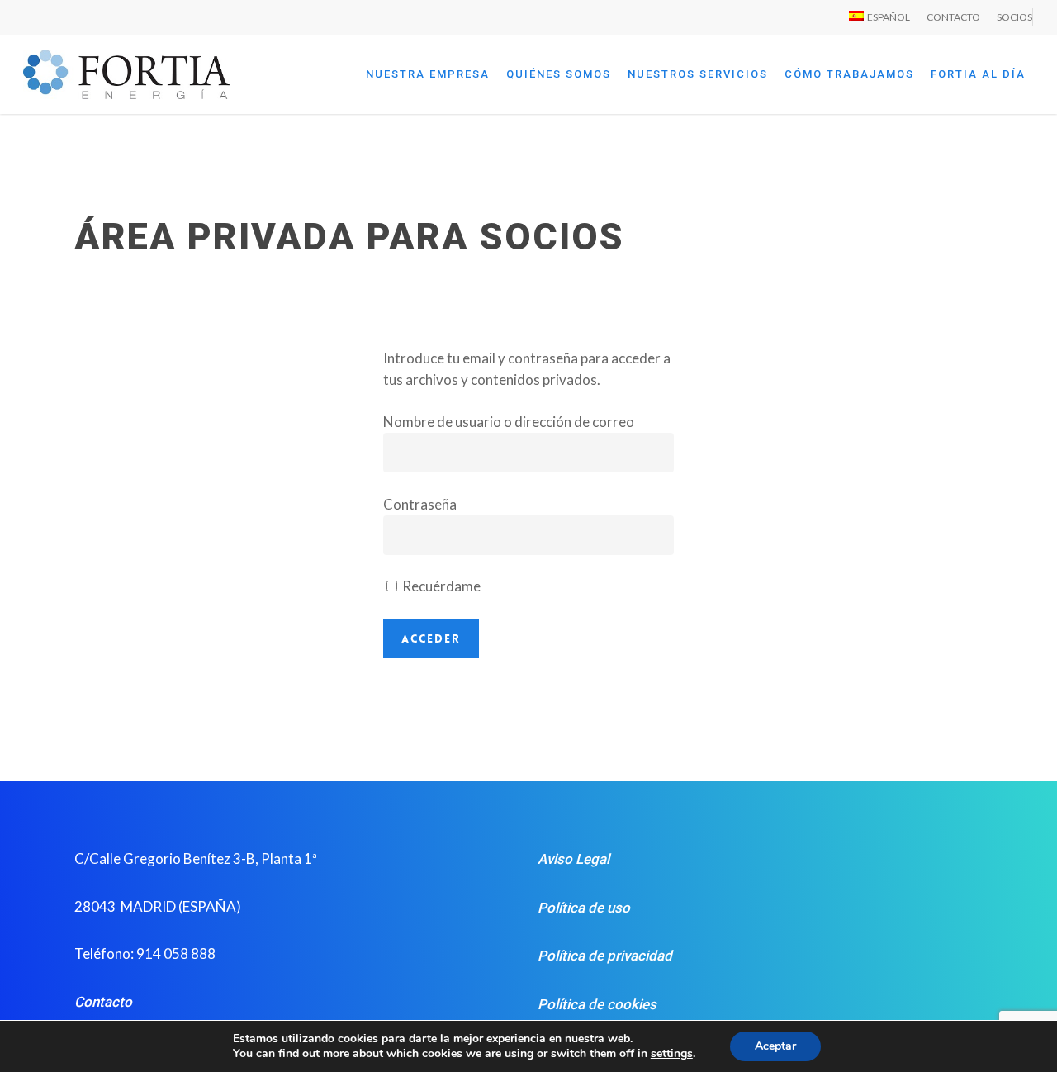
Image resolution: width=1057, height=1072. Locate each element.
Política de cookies (597, 1004)
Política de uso (584, 907)
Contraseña (420, 504)
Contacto (103, 1002)
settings (672, 1053)
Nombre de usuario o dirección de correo (508, 421)
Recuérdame (440, 586)
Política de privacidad (605, 955)
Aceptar (775, 1046)
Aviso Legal (573, 859)
